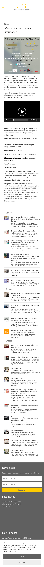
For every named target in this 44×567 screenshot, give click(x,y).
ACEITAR (22, 557)
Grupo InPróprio (17, 430)
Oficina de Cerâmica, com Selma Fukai (25, 270)
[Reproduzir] (6, 120)
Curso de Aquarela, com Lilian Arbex (24, 280)
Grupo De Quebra (17, 378)
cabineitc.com (9, 160)
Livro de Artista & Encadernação (23, 231)
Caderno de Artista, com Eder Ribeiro (25, 357)
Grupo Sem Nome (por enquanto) (23, 440)
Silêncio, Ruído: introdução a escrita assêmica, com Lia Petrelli (24, 319)
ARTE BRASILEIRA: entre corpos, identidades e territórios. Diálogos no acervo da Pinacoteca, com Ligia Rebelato (25, 257)
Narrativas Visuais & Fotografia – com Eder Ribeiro (25, 346)
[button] (22, 112)
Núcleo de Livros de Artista (21, 330)
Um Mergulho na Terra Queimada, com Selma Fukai (25, 294)
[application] (22, 111)
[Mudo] (34, 119)
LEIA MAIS (12, 551)
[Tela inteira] (37, 120)
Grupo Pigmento (17, 450)
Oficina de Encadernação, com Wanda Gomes (25, 306)
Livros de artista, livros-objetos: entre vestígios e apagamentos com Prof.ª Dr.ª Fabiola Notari (25, 419)
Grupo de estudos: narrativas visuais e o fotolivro (25, 406)
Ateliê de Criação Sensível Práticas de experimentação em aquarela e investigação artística (25, 243)
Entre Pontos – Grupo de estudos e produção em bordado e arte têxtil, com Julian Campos (24, 391)
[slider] (20, 120)
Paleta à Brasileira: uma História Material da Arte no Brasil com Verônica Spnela (25, 219)
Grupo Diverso (16, 368)
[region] (22, 553)
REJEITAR (22, 562)
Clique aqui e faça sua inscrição (16, 158)
